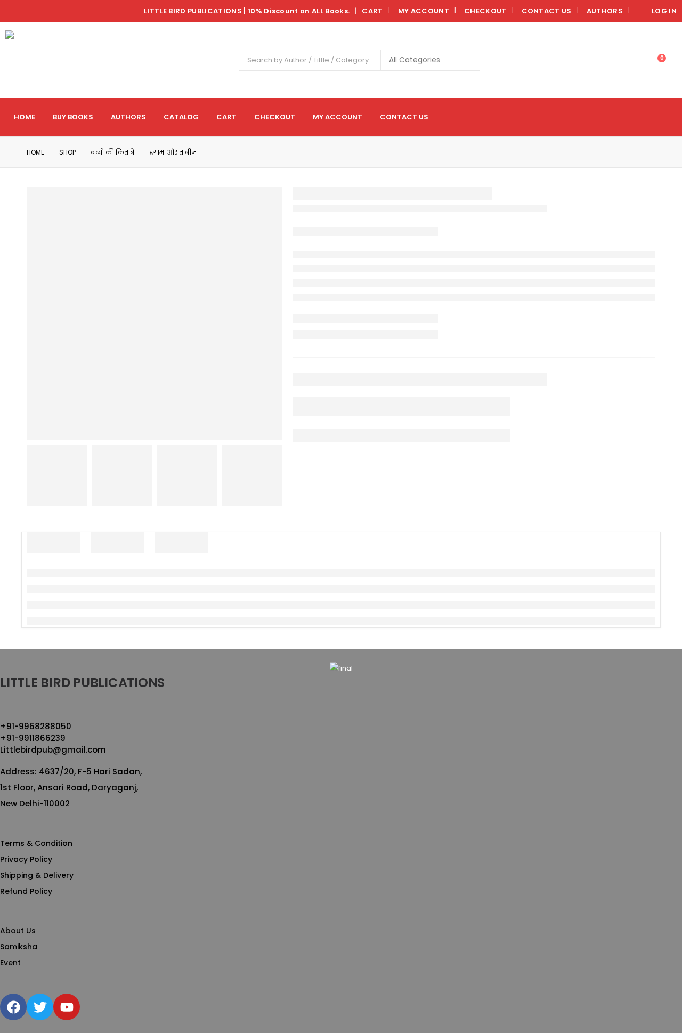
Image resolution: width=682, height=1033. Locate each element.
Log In (664, 11)
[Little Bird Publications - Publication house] (34, 60)
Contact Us (547, 11)
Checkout (485, 11)
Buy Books (73, 117)
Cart (372, 11)
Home (24, 117)
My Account (423, 11)
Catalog (181, 117)
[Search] (465, 60)
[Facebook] (13, 1007)
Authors (605, 11)
